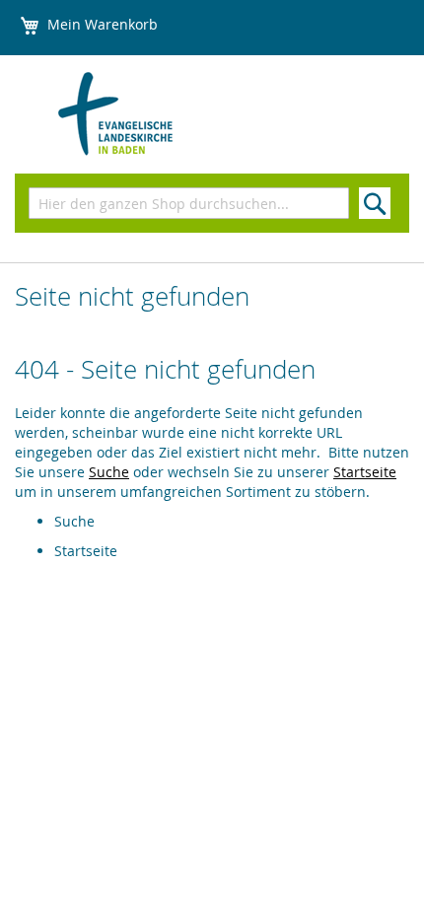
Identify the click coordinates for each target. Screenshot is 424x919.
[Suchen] (374, 203)
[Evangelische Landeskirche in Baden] (152, 114)
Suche (109, 471)
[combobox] (189, 203)
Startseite (364, 471)
